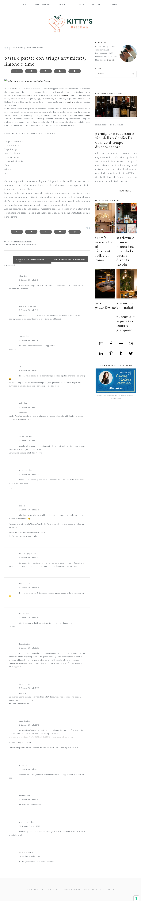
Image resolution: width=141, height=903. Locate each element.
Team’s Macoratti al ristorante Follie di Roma (103, 248)
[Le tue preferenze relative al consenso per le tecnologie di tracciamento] (136, 898)
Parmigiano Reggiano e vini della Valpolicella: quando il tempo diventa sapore (114, 140)
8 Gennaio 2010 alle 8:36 (28, 340)
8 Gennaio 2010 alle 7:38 (28, 280)
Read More (125, 191)
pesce (15, 244)
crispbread (66, 95)
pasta (10, 244)
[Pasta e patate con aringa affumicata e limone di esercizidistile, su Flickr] (27, 81)
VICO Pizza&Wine (105, 305)
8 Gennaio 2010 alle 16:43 (29, 799)
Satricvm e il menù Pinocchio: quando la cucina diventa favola (125, 251)
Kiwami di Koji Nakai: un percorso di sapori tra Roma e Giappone (126, 316)
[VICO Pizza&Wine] (105, 284)
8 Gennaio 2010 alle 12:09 (29, 618)
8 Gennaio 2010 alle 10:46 (29, 510)
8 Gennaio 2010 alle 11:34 (29, 588)
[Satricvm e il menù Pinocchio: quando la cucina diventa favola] (126, 218)
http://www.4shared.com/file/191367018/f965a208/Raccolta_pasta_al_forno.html (41, 737)
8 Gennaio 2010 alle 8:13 (28, 310)
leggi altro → (112, 60)
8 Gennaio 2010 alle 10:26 (29, 474)
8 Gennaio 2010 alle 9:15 (28, 407)
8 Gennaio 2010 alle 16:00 (29, 725)
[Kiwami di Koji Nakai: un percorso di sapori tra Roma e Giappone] (126, 284)
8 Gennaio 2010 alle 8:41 (28, 370)
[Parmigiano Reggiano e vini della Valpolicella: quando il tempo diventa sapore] (116, 107)
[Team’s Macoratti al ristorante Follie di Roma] (105, 218)
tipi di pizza (24, 852)
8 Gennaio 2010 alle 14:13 (29, 688)
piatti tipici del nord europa (27, 244)
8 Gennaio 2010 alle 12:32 (29, 648)
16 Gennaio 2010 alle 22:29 (29, 826)
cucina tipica (25, 95)
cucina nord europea (34, 48)
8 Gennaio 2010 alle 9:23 (28, 441)
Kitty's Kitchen (70, 23)
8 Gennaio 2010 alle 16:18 (29, 769)
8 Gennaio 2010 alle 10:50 (29, 557)
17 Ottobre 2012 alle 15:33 (29, 856)
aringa (87, 115)
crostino (70, 102)
